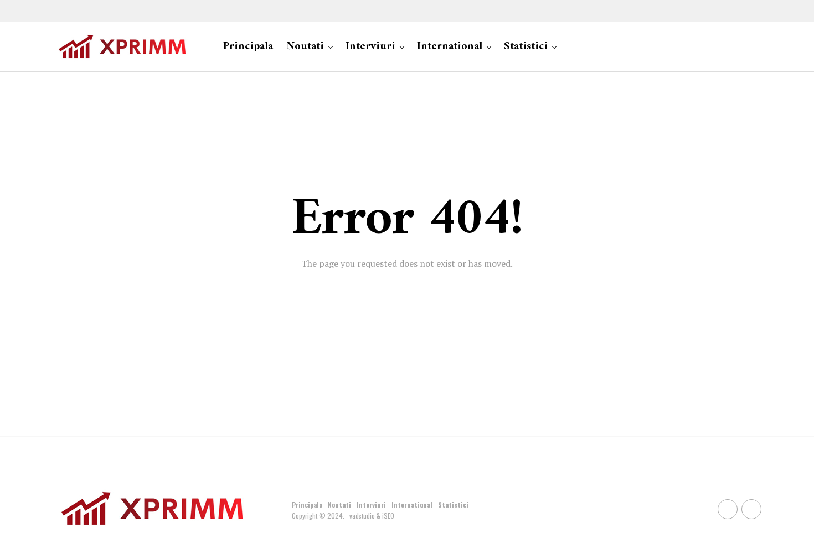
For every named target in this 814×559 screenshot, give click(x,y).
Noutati (305, 46)
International (449, 46)
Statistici (526, 46)
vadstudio (362, 515)
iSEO (388, 515)
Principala (248, 46)
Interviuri (370, 46)
